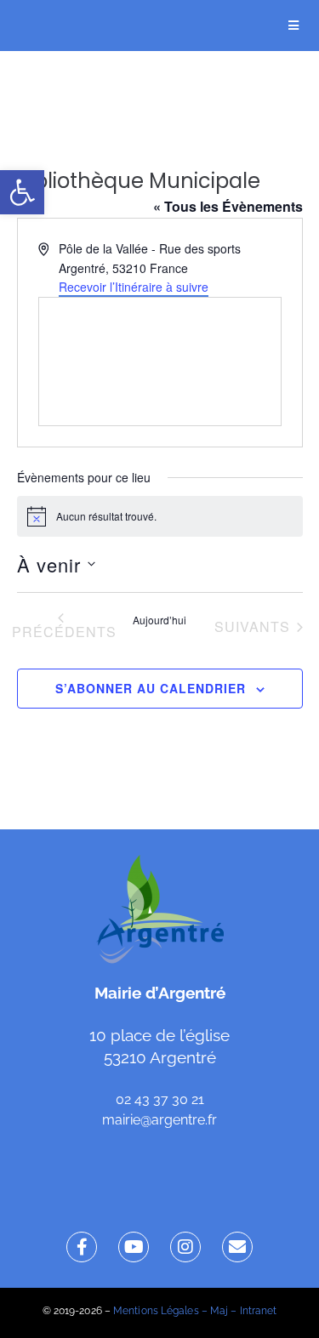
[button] (22, 192)
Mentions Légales (156, 1311)
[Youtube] (133, 1247)
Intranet (258, 1311)
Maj (219, 1311)
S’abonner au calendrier (150, 688)
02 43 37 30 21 (160, 1099)
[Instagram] (185, 1247)
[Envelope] (237, 1247)
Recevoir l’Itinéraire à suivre (133, 286)
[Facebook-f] (81, 1247)
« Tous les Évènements (228, 206)
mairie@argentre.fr (159, 1120)
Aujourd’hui (159, 620)
